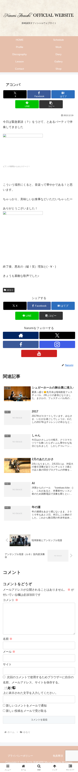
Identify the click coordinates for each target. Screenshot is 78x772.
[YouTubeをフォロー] (39, 353)
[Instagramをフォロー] (57, 344)
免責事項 (58, 755)
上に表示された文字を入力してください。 (30, 692)
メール (9, 651)
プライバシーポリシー (20, 755)
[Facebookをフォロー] (21, 344)
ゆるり (10, 290)
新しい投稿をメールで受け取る (26, 710)
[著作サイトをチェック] (21, 335)
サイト (7, 664)
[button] (51, 104)
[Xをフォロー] (57, 335)
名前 (7, 638)
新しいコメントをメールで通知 (26, 705)
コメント (10, 600)
